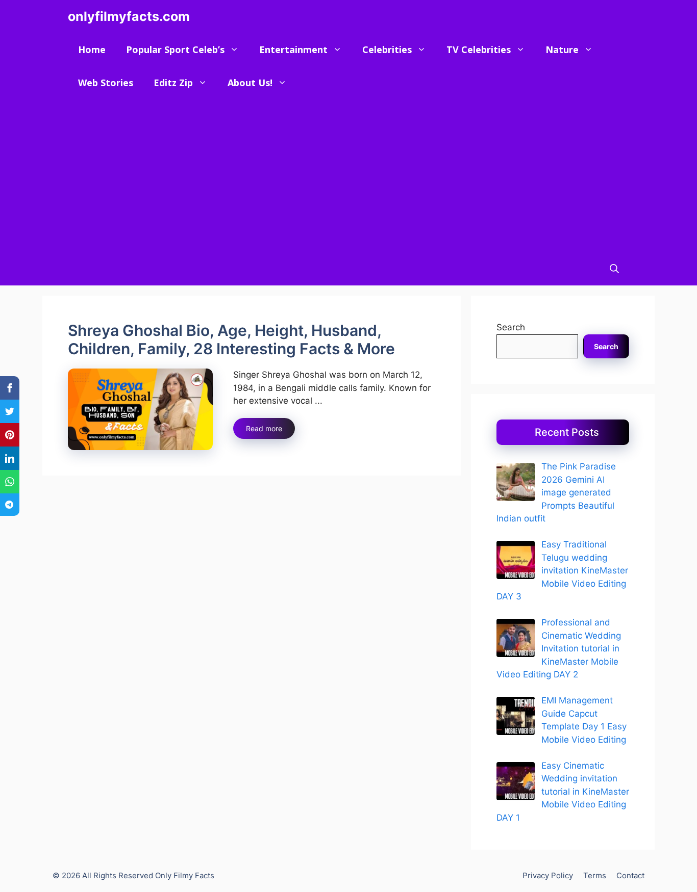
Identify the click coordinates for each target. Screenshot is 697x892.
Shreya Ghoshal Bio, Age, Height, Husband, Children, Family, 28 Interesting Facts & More (231, 339)
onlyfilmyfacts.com (129, 16)
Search (510, 327)
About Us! (250, 82)
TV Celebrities (478, 49)
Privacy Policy (547, 875)
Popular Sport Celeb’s (175, 49)
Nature (562, 49)
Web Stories (105, 82)
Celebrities (387, 49)
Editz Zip (173, 82)
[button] (614, 268)
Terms (594, 875)
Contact (630, 875)
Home (92, 49)
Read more (264, 428)
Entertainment (293, 49)
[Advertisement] (348, 175)
